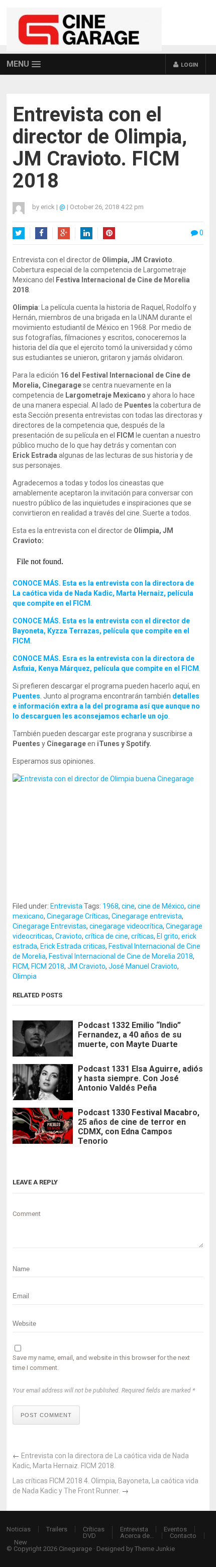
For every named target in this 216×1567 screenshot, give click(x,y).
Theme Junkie (155, 1548)
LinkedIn (86, 233)
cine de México (161, 906)
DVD (89, 1535)
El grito (167, 936)
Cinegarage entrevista (147, 916)
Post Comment (46, 1415)
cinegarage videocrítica (126, 926)
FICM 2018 (47, 966)
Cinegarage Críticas (78, 916)
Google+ (64, 233)
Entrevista (66, 906)
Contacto (183, 1535)
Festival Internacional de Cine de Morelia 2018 (121, 956)
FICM (20, 966)
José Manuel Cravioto (143, 966)
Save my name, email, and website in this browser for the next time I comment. (101, 1362)
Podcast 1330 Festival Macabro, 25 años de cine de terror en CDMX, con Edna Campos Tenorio (138, 1127)
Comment (27, 1213)
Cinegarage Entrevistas (49, 926)
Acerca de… (137, 1535)
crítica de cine (106, 936)
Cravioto (68, 936)
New (20, 1542)
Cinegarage (75, 1548)
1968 (110, 906)
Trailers (56, 1529)
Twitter (19, 233)
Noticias (19, 1529)
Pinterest (109, 233)
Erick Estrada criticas (72, 946)
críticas (142, 936)
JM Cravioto (86, 966)
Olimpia (25, 976)
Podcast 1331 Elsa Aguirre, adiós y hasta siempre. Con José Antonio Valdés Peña (140, 1078)
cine (128, 906)
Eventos (175, 1529)
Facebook (41, 233)
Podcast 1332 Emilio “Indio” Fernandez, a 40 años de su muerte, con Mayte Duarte (129, 1034)
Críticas (93, 1529)
